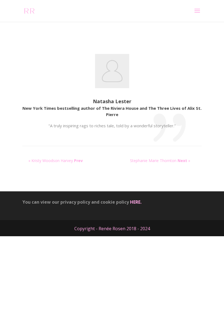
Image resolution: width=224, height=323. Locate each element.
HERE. (136, 202)
